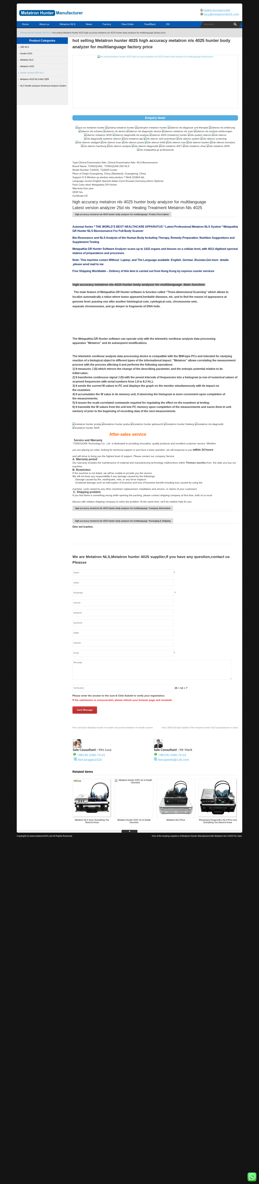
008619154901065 (217, 10)
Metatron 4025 (27, 66)
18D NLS (24, 47)
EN (167, 24)
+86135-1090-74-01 (91, 755)
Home (25, 24)
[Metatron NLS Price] (176, 816)
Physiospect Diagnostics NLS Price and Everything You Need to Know (218, 821)
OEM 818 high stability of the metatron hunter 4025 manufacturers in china (200, 727)
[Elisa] (77, 747)
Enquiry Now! (155, 118)
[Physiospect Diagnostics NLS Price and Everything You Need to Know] (218, 816)
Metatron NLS (67, 24)
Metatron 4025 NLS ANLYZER (34, 79)
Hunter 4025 (26, 53)
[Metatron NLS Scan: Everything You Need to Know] (92, 816)
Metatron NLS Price (175, 820)
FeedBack (150, 24)
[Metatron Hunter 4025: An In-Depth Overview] (134, 782)
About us (44, 24)
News (89, 24)
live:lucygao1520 (90, 759)
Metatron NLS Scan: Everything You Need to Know (92, 821)
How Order (128, 24)
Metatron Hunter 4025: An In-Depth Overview (134, 821)
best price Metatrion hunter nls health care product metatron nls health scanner (112, 727)
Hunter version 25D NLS (39, 33)
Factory (107, 24)
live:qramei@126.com (173, 759)
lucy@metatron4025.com (221, 14)
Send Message (85, 710)
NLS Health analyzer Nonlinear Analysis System (43, 86)
